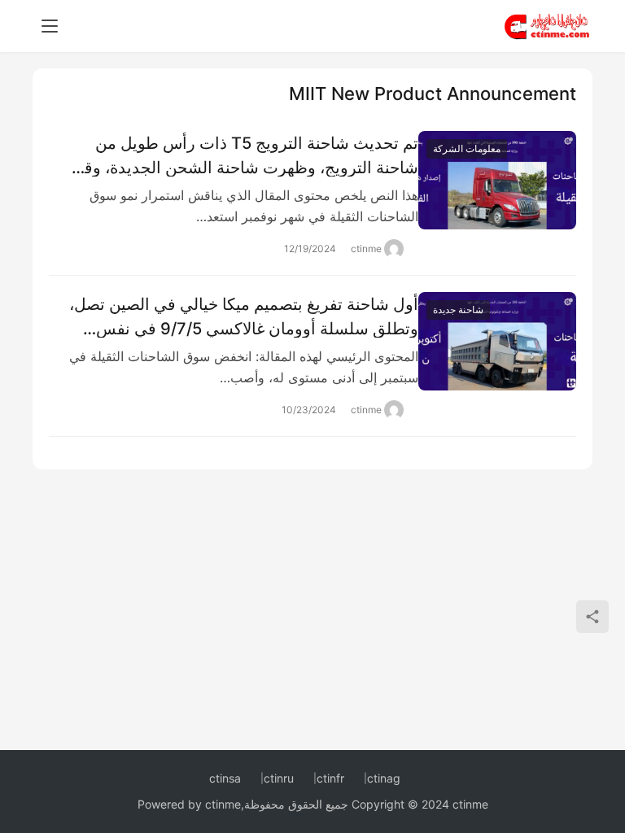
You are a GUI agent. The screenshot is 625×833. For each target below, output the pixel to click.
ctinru (279, 778)
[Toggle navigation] (50, 26)
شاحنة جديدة (458, 309)
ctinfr (330, 778)
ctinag (383, 778)
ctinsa (225, 778)
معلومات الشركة (466, 148)
